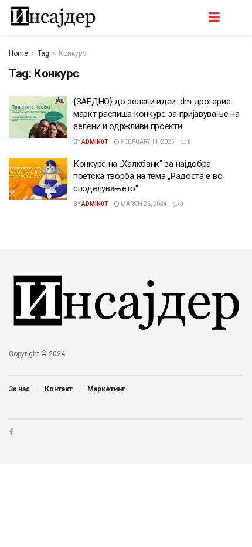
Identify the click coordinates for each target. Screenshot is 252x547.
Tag (43, 53)
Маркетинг (106, 389)
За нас (19, 389)
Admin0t (94, 142)
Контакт (59, 389)
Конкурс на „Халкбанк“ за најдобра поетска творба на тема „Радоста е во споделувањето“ (147, 176)
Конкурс (72, 53)
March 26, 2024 (143, 204)
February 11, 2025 (147, 142)
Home (18, 53)
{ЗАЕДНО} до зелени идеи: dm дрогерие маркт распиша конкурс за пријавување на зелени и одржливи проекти (156, 113)
